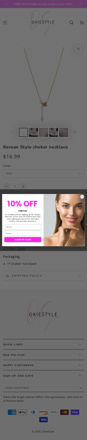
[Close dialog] (82, 197)
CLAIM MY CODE (22, 239)
